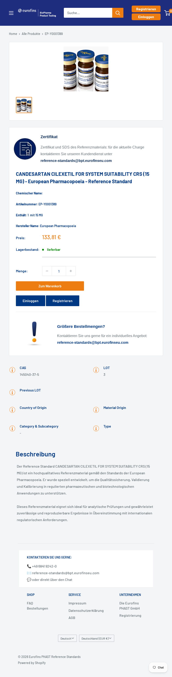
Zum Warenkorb (50, 286)
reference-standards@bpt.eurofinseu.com (76, 161)
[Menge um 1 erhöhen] (70, 271)
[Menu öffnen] (11, 13)
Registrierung (130, 615)
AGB (72, 617)
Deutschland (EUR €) (95, 638)
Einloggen (146, 17)
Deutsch (65, 638)
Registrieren (146, 9)
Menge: (22, 271)
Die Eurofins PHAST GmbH (129, 605)
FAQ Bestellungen (37, 605)
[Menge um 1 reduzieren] (47, 271)
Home (13, 34)
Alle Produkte (31, 34)
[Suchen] (117, 13)
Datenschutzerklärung (86, 610)
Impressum (77, 603)
